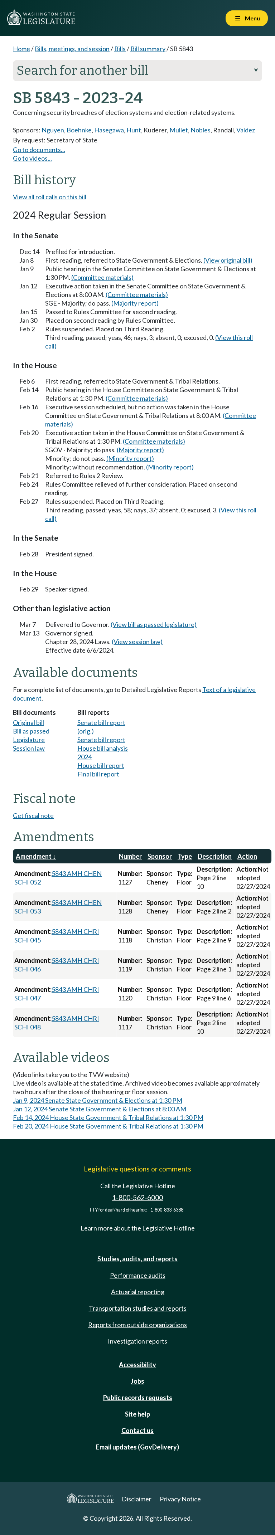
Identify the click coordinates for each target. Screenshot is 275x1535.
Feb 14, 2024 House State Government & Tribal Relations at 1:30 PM (108, 1117)
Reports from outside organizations (137, 1325)
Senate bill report (101, 740)
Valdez (245, 130)
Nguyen (53, 130)
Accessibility (137, 1365)
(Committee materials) (102, 277)
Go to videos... (32, 158)
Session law (29, 748)
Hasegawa (109, 130)
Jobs (137, 1381)
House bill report (100, 765)
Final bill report (98, 774)
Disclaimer (136, 1499)
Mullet (178, 130)
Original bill (28, 722)
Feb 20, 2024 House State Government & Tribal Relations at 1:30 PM (108, 1126)
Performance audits (137, 1275)
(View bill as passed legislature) (154, 624)
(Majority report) (135, 303)
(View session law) (137, 641)
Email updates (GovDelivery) (137, 1447)
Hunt (133, 130)
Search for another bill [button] (137, 70)
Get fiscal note (33, 815)
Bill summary (147, 49)
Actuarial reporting (137, 1292)
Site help (137, 1414)
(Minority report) (130, 458)
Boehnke (79, 130)
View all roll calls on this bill (49, 197)
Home (21, 49)
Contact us (137, 1430)
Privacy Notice (180, 1499)
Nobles (200, 130)
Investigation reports (137, 1341)
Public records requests (137, 1398)
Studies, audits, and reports (137, 1259)
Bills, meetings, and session (72, 49)
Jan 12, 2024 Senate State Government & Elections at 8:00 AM (99, 1109)
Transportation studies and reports (138, 1308)
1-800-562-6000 (137, 1197)
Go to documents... (39, 150)
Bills (120, 49)
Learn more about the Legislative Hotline (138, 1228)
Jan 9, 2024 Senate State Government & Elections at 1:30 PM (97, 1100)
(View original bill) (227, 260)
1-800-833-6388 (166, 1210)
